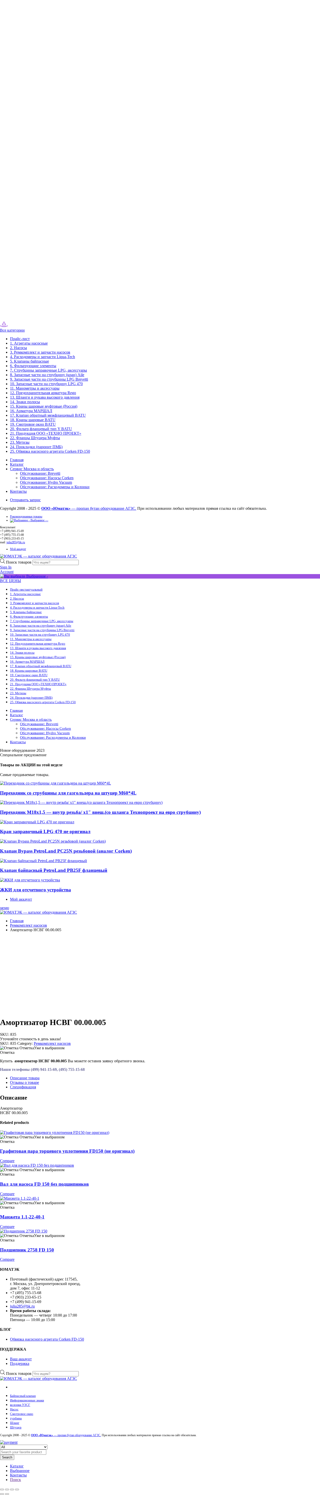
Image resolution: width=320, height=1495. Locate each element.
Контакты (18, 491)
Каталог (17, 464)
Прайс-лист (20, 339)
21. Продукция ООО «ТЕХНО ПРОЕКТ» (45, 433)
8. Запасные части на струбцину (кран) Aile (47, 375)
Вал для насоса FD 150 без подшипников (44, 1184)
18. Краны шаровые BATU (33, 420)
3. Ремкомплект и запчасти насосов (40, 352)
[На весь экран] (7, 1489)
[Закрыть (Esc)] (17, 1489)
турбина (16, 1418)
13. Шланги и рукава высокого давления (45, 397)
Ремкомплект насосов (28, 925)
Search (7, 1457)
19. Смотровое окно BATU (33, 424)
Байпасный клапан (23, 1396)
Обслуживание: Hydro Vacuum (46, 482)
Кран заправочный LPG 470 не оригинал (45, 831)
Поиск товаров (19, 562)
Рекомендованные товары (26, 516)
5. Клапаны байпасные (29, 361)
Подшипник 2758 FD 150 (27, 1250)
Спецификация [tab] (23, 1087)
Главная (17, 460)
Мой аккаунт (18, 549)
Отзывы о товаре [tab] (24, 1082)
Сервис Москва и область (32, 469)
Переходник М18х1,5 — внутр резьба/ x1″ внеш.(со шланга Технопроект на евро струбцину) (100, 812)
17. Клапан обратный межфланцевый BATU (48, 415)
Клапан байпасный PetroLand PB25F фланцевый (53, 870)
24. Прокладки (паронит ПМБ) (36, 447)
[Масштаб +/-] (2, 1489)
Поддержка (19, 1363)
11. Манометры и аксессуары (35, 388)
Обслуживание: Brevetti (40, 473)
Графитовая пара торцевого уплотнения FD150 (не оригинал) (67, 1151)
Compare (7, 1161)
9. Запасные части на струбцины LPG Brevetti (49, 379)
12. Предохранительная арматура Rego (43, 393)
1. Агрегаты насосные (29, 343)
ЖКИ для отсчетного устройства (35, 889)
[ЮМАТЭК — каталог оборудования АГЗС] (14, 326)
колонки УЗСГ (20, 1405)
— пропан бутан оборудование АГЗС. (88, 508)
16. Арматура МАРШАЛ (31, 411)
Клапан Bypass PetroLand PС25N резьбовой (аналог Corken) (66, 851)
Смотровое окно (21, 1414)
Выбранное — (39, 520)
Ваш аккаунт (21, 1359)
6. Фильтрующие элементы (33, 366)
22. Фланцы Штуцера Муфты (35, 438)
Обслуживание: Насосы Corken (47, 478)
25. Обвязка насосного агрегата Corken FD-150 (50, 451)
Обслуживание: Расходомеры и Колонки (55, 487)
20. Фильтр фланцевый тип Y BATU (41, 429)
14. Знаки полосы (25, 402)
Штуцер (16, 1427)
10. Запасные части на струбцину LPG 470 (46, 384)
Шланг (14, 1423)
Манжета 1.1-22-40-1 (22, 1216)
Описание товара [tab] (25, 1078)
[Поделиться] (12, 1489)
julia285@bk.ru (15, 542)
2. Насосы (18, 348)
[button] (32, 1048)
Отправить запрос (25, 500)
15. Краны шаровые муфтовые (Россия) (43, 406)
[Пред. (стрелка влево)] (2, 1494)
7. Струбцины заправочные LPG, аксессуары (48, 370)
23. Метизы (20, 442)
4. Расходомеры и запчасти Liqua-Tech (42, 357)
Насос (14, 1409)
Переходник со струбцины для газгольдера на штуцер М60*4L (68, 793)
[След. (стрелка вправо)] (7, 1494)
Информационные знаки (27, 1400)
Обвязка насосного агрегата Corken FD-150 (47, 1339)
